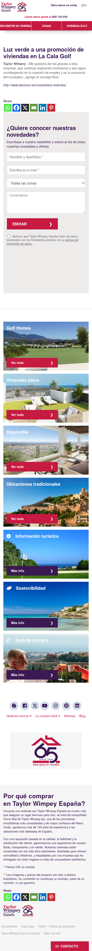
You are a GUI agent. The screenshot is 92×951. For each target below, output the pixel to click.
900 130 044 (59, 17)
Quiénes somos (17, 716)
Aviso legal (28, 926)
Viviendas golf (77, 26)
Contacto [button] (68, 946)
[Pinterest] (51, 108)
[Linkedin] (42, 108)
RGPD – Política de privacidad (56, 926)
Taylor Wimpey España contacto (20, 933)
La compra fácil (47, 716)
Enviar (20, 224)
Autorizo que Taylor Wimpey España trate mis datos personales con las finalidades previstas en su (42, 239)
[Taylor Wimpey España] (46, 7)
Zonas (46, 26)
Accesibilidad (9, 926)
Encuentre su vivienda (15, 26)
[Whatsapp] (8, 108)
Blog (82, 716)
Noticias (69, 716)
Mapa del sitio (52, 933)
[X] (25, 108)
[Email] (34, 108)
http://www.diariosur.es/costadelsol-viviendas (34, 85)
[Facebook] (16, 108)
